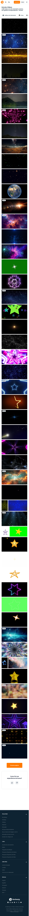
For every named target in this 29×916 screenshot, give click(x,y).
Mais (3, 892)
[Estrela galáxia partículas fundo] (14, 56)
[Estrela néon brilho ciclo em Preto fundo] (5, 662)
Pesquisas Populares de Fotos (9, 854)
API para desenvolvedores (8, 829)
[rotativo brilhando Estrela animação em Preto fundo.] (14, 706)
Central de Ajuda (6, 865)
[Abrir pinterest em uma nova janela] (14, 902)
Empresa (4, 824)
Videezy (4, 822)
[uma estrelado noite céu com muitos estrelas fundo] (14, 176)
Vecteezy (4, 819)
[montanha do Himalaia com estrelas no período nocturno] (14, 146)
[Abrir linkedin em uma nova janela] (12, 902)
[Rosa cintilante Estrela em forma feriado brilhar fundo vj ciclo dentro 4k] (14, 116)
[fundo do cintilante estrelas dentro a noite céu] (14, 751)
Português (4, 885)
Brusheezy (4, 817)
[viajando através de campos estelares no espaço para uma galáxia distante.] (17, 662)
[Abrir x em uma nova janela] (18, 902)
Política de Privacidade (18, 910)
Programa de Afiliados (7, 849)
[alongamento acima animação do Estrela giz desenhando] (5, 532)
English (4, 880)
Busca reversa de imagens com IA (9, 832)
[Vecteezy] (2, 2)
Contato (4, 867)
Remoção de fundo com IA (8, 834)
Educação (4, 827)
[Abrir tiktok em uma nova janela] (16, 902)
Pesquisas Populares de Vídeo (9, 857)
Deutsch (4, 887)
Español (4, 882)
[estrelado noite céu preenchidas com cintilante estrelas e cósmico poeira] (14, 86)
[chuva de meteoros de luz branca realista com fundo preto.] (14, 492)
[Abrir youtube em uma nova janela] (21, 902)
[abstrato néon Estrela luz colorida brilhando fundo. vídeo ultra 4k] (14, 387)
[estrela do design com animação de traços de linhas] (14, 402)
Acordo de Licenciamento (8, 844)
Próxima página (14, 765)
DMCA (3, 847)
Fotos (22, 15)
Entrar (22, 2)
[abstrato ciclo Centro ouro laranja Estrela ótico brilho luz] (14, 327)
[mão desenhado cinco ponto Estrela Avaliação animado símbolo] (14, 574)
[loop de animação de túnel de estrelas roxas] (14, 721)
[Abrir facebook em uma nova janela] (8, 902)
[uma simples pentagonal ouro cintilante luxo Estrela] (14, 676)
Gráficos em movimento (10, 15)
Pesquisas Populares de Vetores (9, 852)
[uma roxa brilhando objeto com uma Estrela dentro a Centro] (14, 281)
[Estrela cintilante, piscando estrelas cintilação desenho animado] (14, 619)
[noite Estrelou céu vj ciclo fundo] (14, 736)
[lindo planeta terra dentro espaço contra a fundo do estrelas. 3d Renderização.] (14, 191)
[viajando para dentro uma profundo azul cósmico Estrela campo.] (14, 41)
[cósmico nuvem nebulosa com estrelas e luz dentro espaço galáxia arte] (14, 477)
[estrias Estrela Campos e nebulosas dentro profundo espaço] (14, 462)
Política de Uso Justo (14, 911)
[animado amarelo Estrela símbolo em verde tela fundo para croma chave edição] (18, 532)
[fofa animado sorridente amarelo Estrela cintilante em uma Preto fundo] (14, 544)
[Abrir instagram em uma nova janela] (10, 902)
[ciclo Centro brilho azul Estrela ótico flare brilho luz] (14, 417)
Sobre (3, 870)
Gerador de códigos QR (7, 836)
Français (4, 890)
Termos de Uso (9, 910)
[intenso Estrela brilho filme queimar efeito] (14, 206)
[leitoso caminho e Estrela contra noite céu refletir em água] (14, 101)
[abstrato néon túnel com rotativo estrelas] (14, 357)
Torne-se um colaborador (8, 872)
